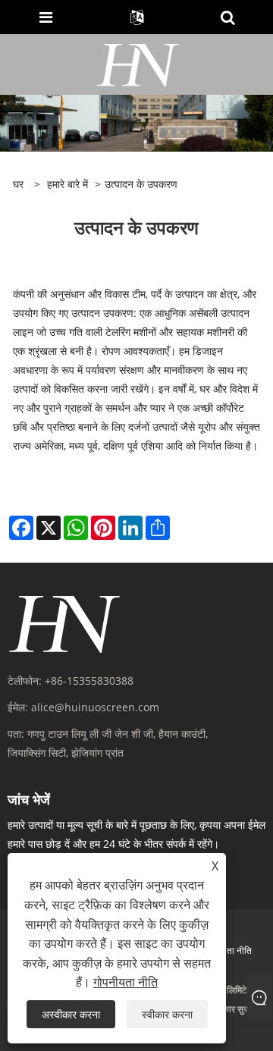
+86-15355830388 (89, 680)
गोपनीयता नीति (227, 950)
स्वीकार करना (167, 1014)
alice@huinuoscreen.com (95, 707)
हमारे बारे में (67, 184)
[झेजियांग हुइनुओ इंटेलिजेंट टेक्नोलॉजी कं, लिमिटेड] (138, 63)
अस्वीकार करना (71, 1014)
